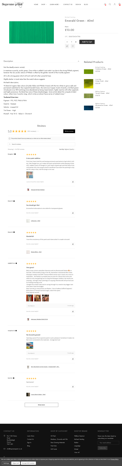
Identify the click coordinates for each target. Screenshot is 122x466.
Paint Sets (54, 446)
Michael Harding (70, 17)
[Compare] (105, 4)
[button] (38, 131)
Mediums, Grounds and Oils (59, 439)
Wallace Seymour (79, 436)
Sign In (29, 443)
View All (76, 452)
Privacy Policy (114, 459)
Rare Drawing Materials (58, 443)
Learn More (30, 436)
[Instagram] (4, 456)
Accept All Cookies (28, 463)
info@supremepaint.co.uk (14, 449)
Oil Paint (53, 436)
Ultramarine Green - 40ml (104, 105)
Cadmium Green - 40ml (103, 69)
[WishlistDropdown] (73, 46)
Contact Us (30, 439)
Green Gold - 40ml (101, 81)
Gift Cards (54, 449)
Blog (28, 446)
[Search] (110, 4)
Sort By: (61, 149)
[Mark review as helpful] (73, 181)
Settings (6, 463)
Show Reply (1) (31, 305)
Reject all (16, 463)
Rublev (76, 443)
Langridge (77, 446)
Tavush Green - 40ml (102, 93)
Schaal (76, 449)
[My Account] (115, 4)
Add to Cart (87, 42)
